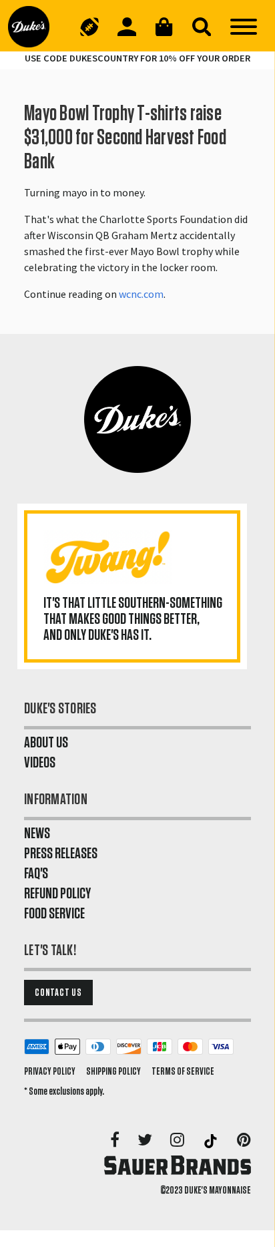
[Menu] (243, 26)
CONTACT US (58, 992)
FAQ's (36, 874)
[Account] (127, 26)
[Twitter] (146, 1141)
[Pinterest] (244, 1141)
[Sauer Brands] (177, 1165)
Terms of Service (183, 1071)
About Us (46, 743)
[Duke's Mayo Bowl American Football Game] (89, 26)
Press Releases (60, 854)
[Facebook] (115, 1141)
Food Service (54, 914)
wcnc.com (141, 294)
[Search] (201, 26)
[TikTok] (211, 1141)
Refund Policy (57, 894)
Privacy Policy (49, 1071)
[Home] (34, 26)
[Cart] (164, 26)
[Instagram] (178, 1141)
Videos (39, 763)
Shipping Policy (113, 1071)
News (37, 834)
